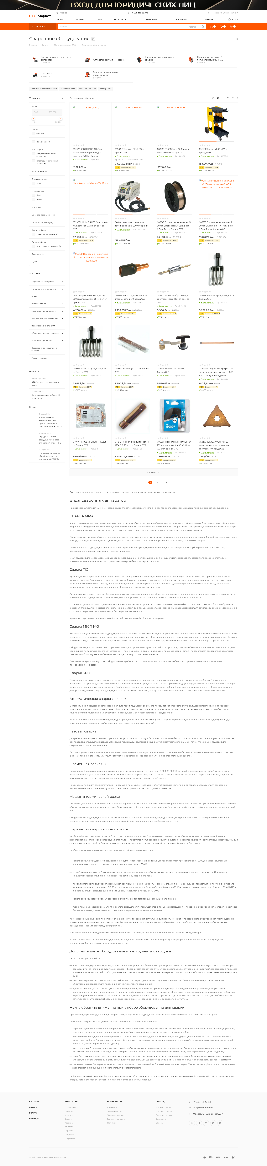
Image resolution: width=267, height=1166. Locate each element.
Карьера (69, 1123)
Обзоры (159, 1123)
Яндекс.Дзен (220, 1123)
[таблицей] (237, 98)
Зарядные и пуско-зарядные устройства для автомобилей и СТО (50, 440)
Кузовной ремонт (87, 89)
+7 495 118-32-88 (139, 12)
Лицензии (69, 1134)
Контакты (69, 1127)
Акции (33, 1107)
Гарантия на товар (116, 1119)
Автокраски (105, 89)
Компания (71, 1102)
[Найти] (203, 26)
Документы (70, 1138)
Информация (115, 1102)
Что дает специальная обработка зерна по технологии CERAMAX (49, 456)
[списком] (232, 98)
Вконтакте (192, 1123)
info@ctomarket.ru (203, 1107)
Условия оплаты (114, 1111)
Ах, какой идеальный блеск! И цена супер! (46, 396)
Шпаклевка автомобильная (44, 89)
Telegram (199, 1123)
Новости (34, 371)
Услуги (33, 1113)
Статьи (33, 407)
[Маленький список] (213, 98)
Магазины (112, 1107)
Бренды (34, 1118)
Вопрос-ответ (162, 1119)
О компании (70, 1107)
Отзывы (68, 1119)
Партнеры (69, 1130)
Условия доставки (115, 1115)
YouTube (206, 1123)
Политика (112, 1123)
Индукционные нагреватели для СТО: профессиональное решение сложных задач (50, 422)
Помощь (161, 1102)
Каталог (34, 1102)
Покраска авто (68, 89)
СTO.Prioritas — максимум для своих (45, 383)
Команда (69, 1115)
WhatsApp (213, 1123)
